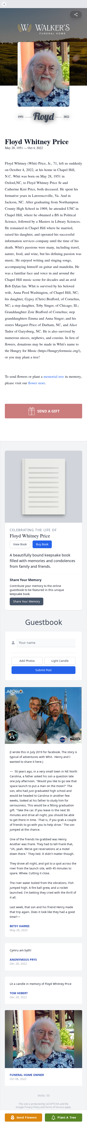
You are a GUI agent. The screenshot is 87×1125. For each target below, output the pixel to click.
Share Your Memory (26, 601)
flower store (36, 382)
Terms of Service (54, 1107)
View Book (20, 544)
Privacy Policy (32, 1107)
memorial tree (54, 376)
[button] (43, 716)
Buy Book (42, 544)
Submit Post (43, 670)
